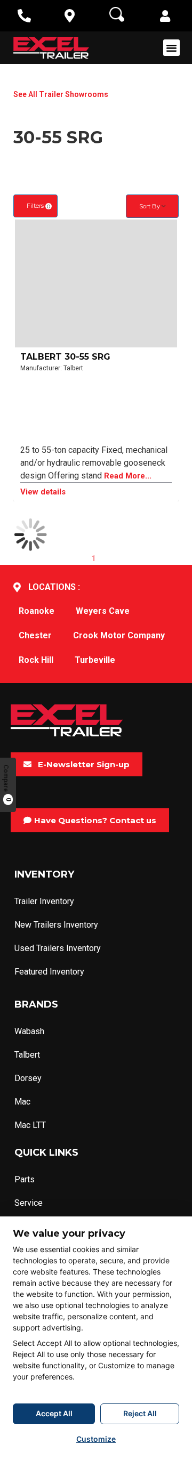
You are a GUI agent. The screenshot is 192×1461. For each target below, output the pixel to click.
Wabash (29, 1031)
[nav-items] (24, 15)
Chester (35, 635)
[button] (165, 17)
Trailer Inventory (44, 901)
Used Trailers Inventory (57, 948)
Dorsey (28, 1078)
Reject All (140, 1413)
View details (43, 492)
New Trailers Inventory (56, 925)
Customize (96, 1438)
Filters (38, 206)
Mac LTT (30, 1125)
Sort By (150, 206)
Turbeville (95, 660)
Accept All (54, 1413)
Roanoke (36, 611)
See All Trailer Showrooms (60, 94)
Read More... (127, 476)
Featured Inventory (49, 972)
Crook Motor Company (119, 635)
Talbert (27, 1055)
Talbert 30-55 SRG (65, 357)
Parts (24, 1179)
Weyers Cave (103, 611)
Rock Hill (36, 660)
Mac (22, 1102)
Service (28, 1203)
